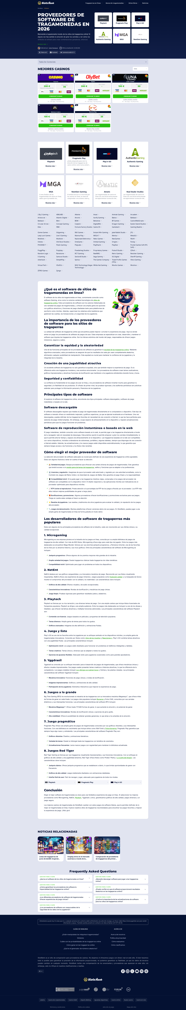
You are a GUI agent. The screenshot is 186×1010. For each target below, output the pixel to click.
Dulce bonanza (111, 728)
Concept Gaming (62, 224)
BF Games (116, 221)
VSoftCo (59, 265)
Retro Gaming (117, 253)
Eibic (40, 227)
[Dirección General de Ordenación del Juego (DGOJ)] (65, 989)
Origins (115, 242)
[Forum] (118, 989)
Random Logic (43, 253)
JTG (131, 232)
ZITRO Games (43, 271)
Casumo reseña (56, 99)
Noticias (145, 3)
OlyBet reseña (93, 99)
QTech (133, 250)
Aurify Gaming (98, 218)
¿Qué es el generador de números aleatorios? (80, 948)
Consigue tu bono (55, 96)
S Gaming (41, 257)
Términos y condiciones (57, 1007)
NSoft (132, 239)
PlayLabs (78, 245)
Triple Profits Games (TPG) (119, 261)
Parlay (132, 242)
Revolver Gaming (136, 253)
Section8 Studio (81, 257)
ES (40, 971)
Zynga (58, 271)
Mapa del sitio (131, 1007)
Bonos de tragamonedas (115, 3)
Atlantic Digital (61, 218)
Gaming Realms (136, 227)
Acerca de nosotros (118, 934)
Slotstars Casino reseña (55, 129)
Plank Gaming (61, 245)
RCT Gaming (79, 253)
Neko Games (98, 239)
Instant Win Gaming (100, 232)
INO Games (79, 232)
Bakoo (114, 218)
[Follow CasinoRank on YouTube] (137, 971)
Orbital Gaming (99, 242)
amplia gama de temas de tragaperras (80, 467)
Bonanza (100, 699)
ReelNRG (96, 253)
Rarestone (60, 253)
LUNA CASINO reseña (130, 99)
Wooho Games (117, 265)
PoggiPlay (41, 250)
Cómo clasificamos (118, 945)
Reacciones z (107, 638)
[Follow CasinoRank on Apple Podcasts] (146, 971)
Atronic (78, 218)
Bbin (58, 221)
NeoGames (116, 239)
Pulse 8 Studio (117, 250)
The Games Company (101, 260)
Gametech (116, 227)
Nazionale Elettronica (83, 239)
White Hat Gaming (100, 265)
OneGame (79, 242)
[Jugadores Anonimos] (96, 989)
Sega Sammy (98, 257)
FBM (58, 227)
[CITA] (106, 989)
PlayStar (115, 245)
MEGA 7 (96, 236)
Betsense (96, 221)
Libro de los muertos (92, 638)
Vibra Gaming (135, 260)
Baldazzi (133, 218)
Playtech (78, 798)
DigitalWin (97, 224)
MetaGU (133, 236)
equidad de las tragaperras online (116, 350)
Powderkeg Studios (82, 250)
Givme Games (43, 232)
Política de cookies (84, 1007)
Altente (77, 214)
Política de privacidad (118, 938)
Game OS (97, 227)
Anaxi (95, 214)
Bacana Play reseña (93, 129)
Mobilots (41, 239)
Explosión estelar (116, 577)
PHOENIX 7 (42, 245)
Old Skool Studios (63, 242)
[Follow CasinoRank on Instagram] (128, 971)
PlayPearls (97, 245)
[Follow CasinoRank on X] (132, 971)
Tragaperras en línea (93, 3)
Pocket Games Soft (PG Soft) (138, 246)
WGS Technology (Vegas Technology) (84, 266)
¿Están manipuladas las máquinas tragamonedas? (80, 934)
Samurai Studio (62, 257)
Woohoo (133, 265)
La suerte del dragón (124, 758)
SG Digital (116, 257)
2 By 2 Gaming (43, 214)
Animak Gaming (118, 214)
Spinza (77, 260)
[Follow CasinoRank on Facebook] (123, 971)
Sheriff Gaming (136, 257)
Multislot (59, 239)
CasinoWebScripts (137, 221)
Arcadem (133, 214)
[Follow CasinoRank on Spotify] (142, 971)
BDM (77, 221)
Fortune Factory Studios (83, 227)
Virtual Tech (42, 265)
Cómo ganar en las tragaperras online (81, 945)
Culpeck (78, 224)
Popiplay (59, 250)
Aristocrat (41, 218)
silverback (42, 260)
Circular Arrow (43, 224)
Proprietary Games (100, 250)
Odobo (40, 242)
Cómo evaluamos (118, 941)
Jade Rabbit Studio (119, 232)
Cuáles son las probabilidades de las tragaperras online (80, 941)
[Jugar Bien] (84, 989)
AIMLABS (59, 214)
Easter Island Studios (138, 224)
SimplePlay (60, 260)
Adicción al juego (108, 1007)
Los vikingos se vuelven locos (87, 670)
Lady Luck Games (44, 236)
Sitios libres (133, 3)
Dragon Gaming (118, 224)
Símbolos (80, 938)
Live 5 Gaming (61, 236)
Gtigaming (60, 232)
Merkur (115, 236)
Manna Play (79, 236)
